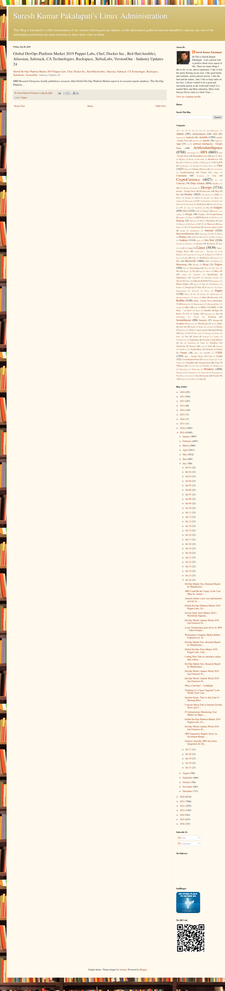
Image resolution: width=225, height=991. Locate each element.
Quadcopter (214, 294)
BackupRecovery (200, 156)
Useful (219, 356)
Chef (219, 165)
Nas (184, 268)
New (206, 268)
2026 (182, 823)
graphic (182, 217)
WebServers (217, 366)
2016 (182, 419)
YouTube (192, 379)
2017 (178, 130)
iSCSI (194, 237)
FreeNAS (198, 207)
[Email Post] (59, 93)
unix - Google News (194, 356)
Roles (198, 310)
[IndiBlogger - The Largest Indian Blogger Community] (188, 912)
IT (207, 237)
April (185, 449)
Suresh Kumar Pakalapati (209, 52)
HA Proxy (216, 217)
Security (203, 320)
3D (186, 130)
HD (201, 220)
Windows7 (193, 372)
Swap (195, 336)
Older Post (161, 106)
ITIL (213, 237)
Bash (213, 156)
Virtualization (204, 362)
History (182, 224)
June (185, 459)
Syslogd (206, 336)
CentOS (219, 162)
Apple (217, 140)
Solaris (219, 326)
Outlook (196, 280)
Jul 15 (188, 530)
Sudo (178, 336)
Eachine (207, 198)
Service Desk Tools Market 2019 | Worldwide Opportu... (200, 614)
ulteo (196, 353)
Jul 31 (188, 767)
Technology (194, 339)
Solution (182, 330)
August (186, 773)
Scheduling (180, 317)
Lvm (185, 257)
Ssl (189, 333)
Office (208, 271)
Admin (180, 134)
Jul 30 (188, 762)
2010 (182, 392)
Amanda (179, 137)
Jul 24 (188, 571)
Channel (196, 166)
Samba (196, 313)
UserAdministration (190, 359)
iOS (212, 233)
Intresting (203, 233)
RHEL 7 (179, 310)
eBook (216, 198)
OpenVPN (196, 277)
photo (196, 284)
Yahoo (183, 379)
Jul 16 (188, 534)
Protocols (195, 291)
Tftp (181, 343)
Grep (190, 217)
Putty (187, 294)
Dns (178, 194)
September (188, 777)
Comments (185, 843)
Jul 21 (188, 557)
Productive (209, 287)
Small (193, 326)
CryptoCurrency (188, 179)
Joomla (179, 243)
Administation (198, 133)
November (188, 786)
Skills (219, 323)
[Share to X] (71, 93)
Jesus (198, 240)
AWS (203, 151)
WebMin (206, 366)
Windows (209, 369)
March (186, 445)
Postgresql (189, 287)
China (186, 169)
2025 (182, 819)
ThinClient (192, 343)
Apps (178, 143)
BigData (182, 159)
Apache (206, 140)
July (185, 463)
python (203, 294)
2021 (182, 801)
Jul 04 (188, 480)
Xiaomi (205, 375)
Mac (194, 258)
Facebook (189, 204)
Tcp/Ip (216, 336)
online (184, 274)
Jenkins (183, 240)
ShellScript (203, 323)
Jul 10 (188, 508)
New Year (215, 268)
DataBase (215, 183)
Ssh (220, 330)
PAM (205, 280)
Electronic (189, 201)
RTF (187, 313)
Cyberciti (180, 183)
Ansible (203, 137)
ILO (186, 227)
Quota (196, 297)
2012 (182, 401)
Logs (199, 254)
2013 (182, 405)
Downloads (206, 194)
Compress (200, 175)
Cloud (220, 169)
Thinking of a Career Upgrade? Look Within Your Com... (202, 692)
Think (202, 343)
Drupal (188, 198)
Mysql (206, 264)
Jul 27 (188, 749)
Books (191, 159)
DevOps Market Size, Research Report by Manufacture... (203, 585)
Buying (205, 162)
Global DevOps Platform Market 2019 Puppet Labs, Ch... (202, 607)
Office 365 (218, 271)
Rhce (187, 307)
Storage (208, 333)
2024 (182, 814)
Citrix (212, 169)
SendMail (180, 323)
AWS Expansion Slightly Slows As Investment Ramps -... (201, 735)
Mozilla (196, 264)
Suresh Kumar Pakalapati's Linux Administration (90, 15)
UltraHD (207, 353)
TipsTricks (180, 346)
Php (203, 284)
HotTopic (191, 224)
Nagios (218, 264)
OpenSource (181, 277)
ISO (201, 237)
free (188, 207)
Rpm (217, 310)
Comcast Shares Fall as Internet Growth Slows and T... (203, 706)
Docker (188, 194)
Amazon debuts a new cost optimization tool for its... (203, 600)
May (185, 454)
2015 (182, 414)
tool (202, 346)
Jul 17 (188, 539)
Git (185, 211)
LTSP (217, 254)
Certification (184, 166)
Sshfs (182, 333)
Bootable (200, 159)
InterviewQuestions (185, 233)
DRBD (216, 194)
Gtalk (206, 217)
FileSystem (201, 204)
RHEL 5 (204, 307)
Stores (217, 333)
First (220, 204)
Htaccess (211, 224)
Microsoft (190, 261)
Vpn (197, 366)
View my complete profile (188, 96)
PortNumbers (214, 284)
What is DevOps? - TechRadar (199, 685)
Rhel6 (189, 310)
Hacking (180, 220)
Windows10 (180, 372)
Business (189, 162)
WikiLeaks (196, 369)
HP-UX (201, 224)
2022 (182, 805)
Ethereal (179, 204)
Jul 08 (188, 498)
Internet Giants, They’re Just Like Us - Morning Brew (203, 699)
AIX (215, 133)
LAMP (181, 248)
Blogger (143, 969)
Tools (210, 346)
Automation (191, 152)
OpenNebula (212, 274)
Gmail (206, 211)
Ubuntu (183, 352)
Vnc (190, 366)
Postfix (178, 287)
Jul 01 (188, 467)
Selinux (216, 320)
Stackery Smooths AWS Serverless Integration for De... (201, 742)
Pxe (194, 294)
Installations (194, 230)
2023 (182, 810)
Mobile (216, 261)
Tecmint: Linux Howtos (212, 339)
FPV (181, 207)
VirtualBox (190, 362)
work (190, 375)
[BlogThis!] (68, 93)
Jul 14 (188, 525)
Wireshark (216, 372)
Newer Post (19, 106)
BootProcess (213, 159)
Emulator (207, 201)
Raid (204, 297)
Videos (179, 362)
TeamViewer (181, 340)
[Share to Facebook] (74, 93)
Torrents (219, 346)
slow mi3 (183, 326)
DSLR (197, 198)
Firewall (213, 204)
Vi (219, 359)
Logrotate (190, 254)
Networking (195, 268)
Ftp (207, 207)
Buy (197, 162)
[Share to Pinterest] (77, 93)
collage (216, 172)
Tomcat (192, 346)
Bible (220, 156)
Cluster (204, 172)
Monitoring (181, 264)
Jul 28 (188, 754)
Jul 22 (188, 561)
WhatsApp (183, 369)
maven (216, 258)
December (188, 791)
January (186, 436)
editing (179, 201)
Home (90, 106)
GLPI (197, 211)
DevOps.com (204, 191)
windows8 (204, 372)
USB (210, 356)
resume (179, 307)
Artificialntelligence (207, 147)
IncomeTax (195, 227)
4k (193, 130)
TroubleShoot (195, 349)
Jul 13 (188, 521)
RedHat (180, 300)
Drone (178, 198)
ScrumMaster (183, 320)
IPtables (182, 236)
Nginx (186, 271)
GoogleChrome (216, 214)
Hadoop (193, 220)
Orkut (187, 281)
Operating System (212, 277)
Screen (196, 317)
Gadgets (217, 207)
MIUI (207, 261)
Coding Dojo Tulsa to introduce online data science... (203, 658)
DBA (178, 188)
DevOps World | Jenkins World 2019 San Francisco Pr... (202, 622)
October (187, 782)
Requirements (199, 304)
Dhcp (217, 191)
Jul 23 (188, 566)
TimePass (214, 342)
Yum (201, 379)
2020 (182, 796)
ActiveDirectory (213, 130)
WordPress (180, 375)
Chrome (195, 169)
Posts (183, 837)
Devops (206, 187)
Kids (220, 243)
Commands (181, 175)
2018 (182, 428)
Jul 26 (188, 579)
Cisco (204, 169)
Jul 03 (188, 476)
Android (190, 137)
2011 (182, 396)
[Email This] (65, 93)
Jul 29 (188, 758)
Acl (200, 130)
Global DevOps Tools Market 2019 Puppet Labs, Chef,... (201, 651)
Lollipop (208, 254)
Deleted (186, 188)
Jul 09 (188, 503)
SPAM (191, 330)
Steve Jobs (198, 333)
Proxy (207, 291)
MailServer (204, 257)
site (212, 323)
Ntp (200, 271)
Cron (214, 175)
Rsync (178, 313)
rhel (195, 307)
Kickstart (211, 243)
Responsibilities (213, 304)
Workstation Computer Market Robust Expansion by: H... (202, 636)
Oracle (179, 280)
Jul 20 (188, 552)
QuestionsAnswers (183, 297)
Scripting (212, 316)
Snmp (200, 326)
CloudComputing (187, 172)
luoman (123, 969)
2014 (182, 410)
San (217, 313)
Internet (209, 230)
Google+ (202, 214)
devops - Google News (186, 191)
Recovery (214, 297)
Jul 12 (188, 516)
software (210, 326)
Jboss (220, 237)
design (195, 188)
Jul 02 (188, 471)
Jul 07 (188, 494)
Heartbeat (210, 220)
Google (188, 214)
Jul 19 (188, 548)
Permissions (215, 281)
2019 (182, 432)
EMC (198, 201)
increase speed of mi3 (213, 227)
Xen (197, 375)
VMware (180, 365)
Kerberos (189, 243)
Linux (201, 247)
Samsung (208, 313)
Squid (213, 330)
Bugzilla (179, 162)
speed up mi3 (202, 330)
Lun (177, 258)
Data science (198, 183)
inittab (182, 230)
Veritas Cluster (208, 359)
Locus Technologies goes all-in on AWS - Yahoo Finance (203, 629)
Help (220, 220)
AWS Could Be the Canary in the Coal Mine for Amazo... (202, 592)
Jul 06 (188, 489)
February (187, 441)
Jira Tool (209, 240)
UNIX (218, 352)
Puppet (24, 97)
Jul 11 (188, 512)
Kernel (199, 243)
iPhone (219, 233)
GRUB (198, 217)
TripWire (182, 349)
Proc (199, 287)
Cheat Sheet (208, 166)
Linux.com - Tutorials (204, 251)
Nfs (177, 271)
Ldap (190, 248)
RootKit (207, 310)
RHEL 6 (214, 307)
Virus (217, 362)
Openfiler (196, 274)
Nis (193, 271)
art (188, 144)
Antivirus (195, 140)
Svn (186, 336)
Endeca (217, 201)
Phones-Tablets (182, 284)
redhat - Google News (202, 300)
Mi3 (178, 261)
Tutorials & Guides (214, 349)
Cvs (216, 180)
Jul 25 (188, 575)
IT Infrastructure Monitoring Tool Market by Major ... (201, 713)
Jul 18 (188, 543)
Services (191, 323)
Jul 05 (188, 485)
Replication (186, 304)
